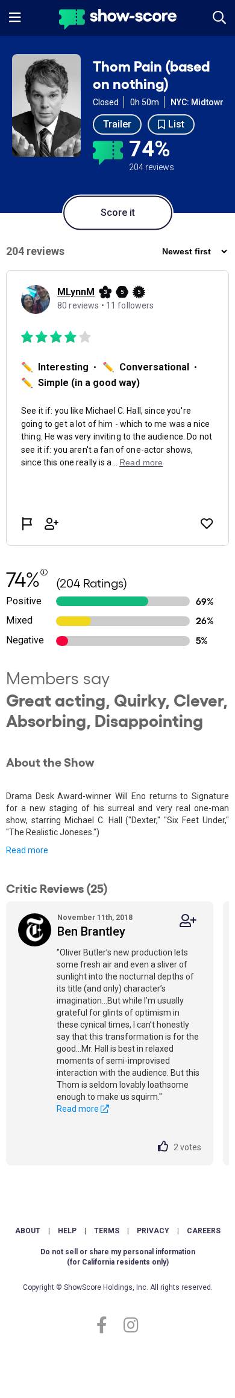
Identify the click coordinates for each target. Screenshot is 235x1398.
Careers (204, 1231)
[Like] (166, 1147)
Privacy (153, 1231)
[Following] (188, 920)
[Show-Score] (118, 20)
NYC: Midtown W (202, 102)
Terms (106, 1231)
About (27, 1231)
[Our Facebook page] (107, 1325)
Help (67, 1231)
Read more (27, 850)
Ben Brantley (91, 931)
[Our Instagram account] (128, 1325)
